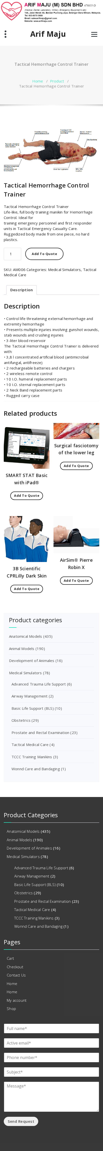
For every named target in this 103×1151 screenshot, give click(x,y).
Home (37, 81)
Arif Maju (48, 34)
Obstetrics (21, 720)
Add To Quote (44, 254)
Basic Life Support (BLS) (33, 708)
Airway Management (30, 696)
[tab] (21, 290)
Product (57, 81)
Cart (10, 958)
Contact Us (16, 975)
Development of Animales (31, 660)
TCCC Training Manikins (32, 756)
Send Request (21, 1121)
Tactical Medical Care (30, 744)
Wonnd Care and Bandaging (36, 768)
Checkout (15, 966)
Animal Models (21, 648)
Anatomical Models (25, 636)
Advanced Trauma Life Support (39, 684)
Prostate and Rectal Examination (40, 732)
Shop (11, 1008)
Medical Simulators (64, 269)
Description (21, 289)
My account (16, 1000)
